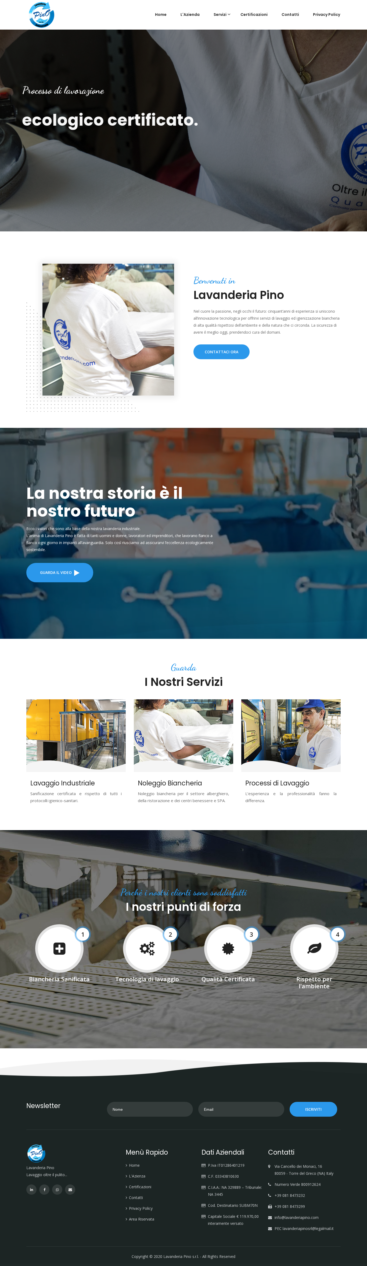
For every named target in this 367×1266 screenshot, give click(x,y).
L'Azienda (190, 14)
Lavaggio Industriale (62, 783)
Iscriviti (313, 1109)
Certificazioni (254, 14)
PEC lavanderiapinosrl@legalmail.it (304, 1228)
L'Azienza (137, 1176)
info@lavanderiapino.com (297, 1217)
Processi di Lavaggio (277, 783)
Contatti (290, 14)
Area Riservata (141, 1219)
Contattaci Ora (221, 351)
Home (161, 14)
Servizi (220, 14)
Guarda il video (56, 572)
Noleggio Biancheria (170, 783)
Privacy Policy (326, 14)
